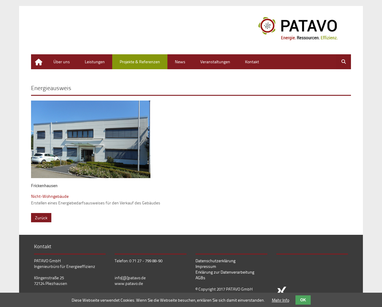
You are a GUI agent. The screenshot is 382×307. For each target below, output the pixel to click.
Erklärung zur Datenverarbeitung (224, 272)
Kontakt (252, 61)
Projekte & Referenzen (140, 61)
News (180, 61)
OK (303, 300)
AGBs (200, 277)
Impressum (205, 266)
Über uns (61, 61)
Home (36, 57)
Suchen (343, 61)
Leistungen (95, 61)
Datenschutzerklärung (215, 260)
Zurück (41, 217)
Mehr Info (280, 300)
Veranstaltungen (215, 61)
